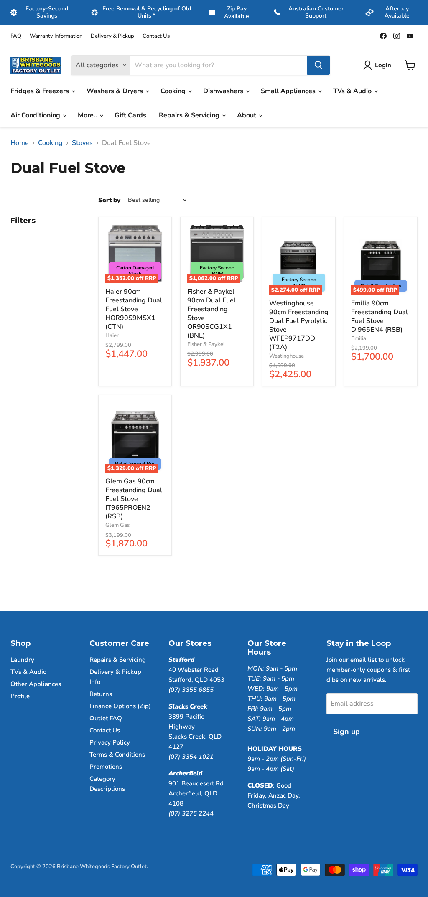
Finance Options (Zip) (120, 706)
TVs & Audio (353, 91)
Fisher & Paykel (206, 344)
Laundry (22, 660)
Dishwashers (224, 91)
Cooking (173, 91)
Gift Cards (130, 115)
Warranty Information (56, 36)
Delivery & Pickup (112, 36)
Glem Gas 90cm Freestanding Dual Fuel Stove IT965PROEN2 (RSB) (133, 499)
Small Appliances (289, 91)
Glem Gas (117, 525)
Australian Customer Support (316, 12)
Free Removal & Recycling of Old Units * (146, 12)
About (247, 115)
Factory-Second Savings (46, 12)
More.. (88, 115)
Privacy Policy (109, 742)
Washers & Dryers (116, 91)
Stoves (82, 143)
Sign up (346, 732)
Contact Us (156, 36)
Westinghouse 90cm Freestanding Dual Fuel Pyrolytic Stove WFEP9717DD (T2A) (299, 325)
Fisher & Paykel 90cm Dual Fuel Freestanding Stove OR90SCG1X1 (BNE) (211, 313)
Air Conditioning (36, 115)
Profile (20, 696)
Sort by (109, 200)
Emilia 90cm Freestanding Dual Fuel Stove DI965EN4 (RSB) (379, 316)
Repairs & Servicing (190, 115)
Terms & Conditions (117, 754)
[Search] (318, 65)
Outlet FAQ (105, 718)
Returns (100, 694)
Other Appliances (35, 684)
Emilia (358, 338)
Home (19, 143)
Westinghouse (286, 356)
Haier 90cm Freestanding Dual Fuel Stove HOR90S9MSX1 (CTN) (133, 309)
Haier (112, 335)
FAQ (15, 36)
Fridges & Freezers (40, 91)
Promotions (105, 766)
